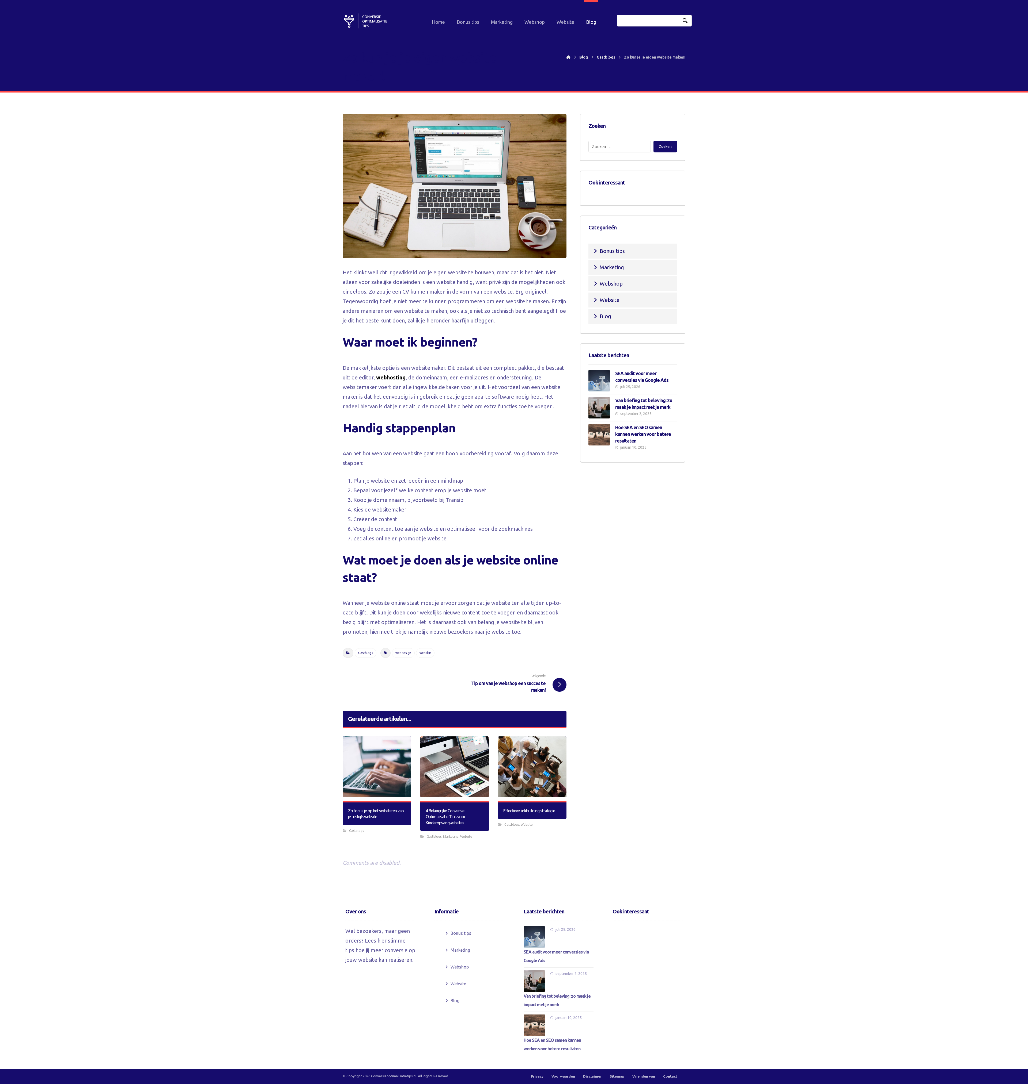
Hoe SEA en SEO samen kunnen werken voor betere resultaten (643, 434)
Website (466, 836)
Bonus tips (612, 251)
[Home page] (568, 57)
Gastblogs (365, 653)
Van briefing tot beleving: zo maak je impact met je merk (557, 1000)
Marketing (451, 836)
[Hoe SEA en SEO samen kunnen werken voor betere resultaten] (599, 434)
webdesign (403, 653)
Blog (605, 316)
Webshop (611, 283)
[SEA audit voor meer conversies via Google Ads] (599, 380)
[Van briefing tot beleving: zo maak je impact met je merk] (599, 407)
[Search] (685, 20)
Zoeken (665, 146)
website (425, 653)
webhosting (391, 377)
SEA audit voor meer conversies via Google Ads (556, 956)
